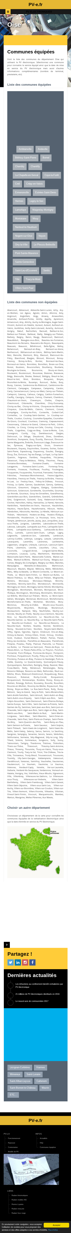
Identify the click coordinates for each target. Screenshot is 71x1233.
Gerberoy (58, 484)
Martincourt (57, 565)
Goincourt (12, 490)
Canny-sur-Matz (37, 391)
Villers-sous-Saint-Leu (40, 785)
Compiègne (12, 412)
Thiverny (19, 749)
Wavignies (20, 797)
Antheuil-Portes (26, 319)
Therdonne (35, 743)
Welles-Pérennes (33, 797)
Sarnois (46, 731)
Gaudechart (39, 484)
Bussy (10, 385)
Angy (35, 316)
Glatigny (45, 487)
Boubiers (20, 367)
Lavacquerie (13, 541)
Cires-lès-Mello (26, 409)
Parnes (52, 637)
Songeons (43, 740)
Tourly (20, 752)
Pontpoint (58, 653)
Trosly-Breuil (31, 755)
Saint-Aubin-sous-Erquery (19, 698)
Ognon (35, 631)
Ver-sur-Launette (55, 767)
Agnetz (36, 313)
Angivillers (25, 316)
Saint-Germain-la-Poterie (45, 704)
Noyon (42, 236)
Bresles (28, 376)
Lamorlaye (20, 210)
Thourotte (29, 749)
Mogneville (58, 577)
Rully (53, 689)
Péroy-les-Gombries (16, 641)
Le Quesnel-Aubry (33, 662)
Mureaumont (13, 610)
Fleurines (50, 460)
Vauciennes (57, 761)
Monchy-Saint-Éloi (27, 583)
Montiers (38, 589)
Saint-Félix (27, 704)
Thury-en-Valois (43, 749)
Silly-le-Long (52, 737)
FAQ (41, 1143)
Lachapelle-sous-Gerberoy (28, 529)
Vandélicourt (13, 761)
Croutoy (48, 427)
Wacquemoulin (46, 794)
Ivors (53, 517)
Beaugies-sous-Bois (30, 340)
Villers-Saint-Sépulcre (17, 785)
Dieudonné (38, 436)
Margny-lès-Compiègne (26, 562)
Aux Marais (47, 797)
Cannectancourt (21, 391)
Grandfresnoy (56, 493)
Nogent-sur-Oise (23, 236)
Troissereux (18, 755)
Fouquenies (12, 472)
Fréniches (11, 475)
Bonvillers (42, 364)
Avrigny (10, 331)
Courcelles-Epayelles (42, 418)
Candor (59, 388)
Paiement (11, 1143)
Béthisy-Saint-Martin (53, 352)
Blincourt (50, 358)
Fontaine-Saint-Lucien (33, 466)
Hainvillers (20, 502)
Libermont (21, 547)
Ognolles (26, 631)
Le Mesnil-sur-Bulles (49, 574)
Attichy (28, 322)
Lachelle (19, 532)
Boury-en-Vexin (55, 370)
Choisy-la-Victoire (31, 406)
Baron (28, 337)
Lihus (54, 547)
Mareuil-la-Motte (22, 559)
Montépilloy (57, 586)
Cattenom (42, 1081)
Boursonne (37, 370)
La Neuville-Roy (31, 619)
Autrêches (19, 328)
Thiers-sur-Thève (15, 746)
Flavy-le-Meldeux (27, 460)
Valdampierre (44, 758)
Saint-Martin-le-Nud (36, 713)
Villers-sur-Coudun (44, 788)
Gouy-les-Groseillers (39, 493)
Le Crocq (21, 427)
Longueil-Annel (30, 550)
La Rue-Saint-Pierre (40, 689)
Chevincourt (13, 403)
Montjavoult (50, 589)
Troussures (58, 755)
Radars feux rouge (19, 1213)
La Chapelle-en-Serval (26, 175)
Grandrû (46, 496)
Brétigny (46, 376)
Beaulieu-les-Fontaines (52, 340)
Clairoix (39, 409)
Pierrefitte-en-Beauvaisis (39, 641)
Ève (15, 454)
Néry (35, 610)
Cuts (61, 430)
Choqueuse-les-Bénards (52, 406)
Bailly (39, 334)
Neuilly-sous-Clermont (43, 613)
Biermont (27, 355)
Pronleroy (12, 659)
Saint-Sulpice (57, 725)
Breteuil (37, 376)
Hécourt (51, 508)
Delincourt (12, 436)
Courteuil (22, 421)
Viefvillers (33, 773)
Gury (40, 499)
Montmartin (46, 592)
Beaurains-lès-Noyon (40, 343)
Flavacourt (12, 460)
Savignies (11, 734)
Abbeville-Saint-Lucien (41, 310)
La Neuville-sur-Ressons (46, 623)
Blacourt (44, 355)
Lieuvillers (44, 547)
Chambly (19, 166)
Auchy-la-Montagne (41, 322)
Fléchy (41, 460)
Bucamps (33, 382)
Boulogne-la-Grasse (16, 370)
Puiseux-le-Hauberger (44, 659)
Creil (17, 183)
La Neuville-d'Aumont (25, 616)
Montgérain (12, 589)
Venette (40, 767)
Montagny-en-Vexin (16, 586)
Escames (44, 448)
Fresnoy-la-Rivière (45, 478)
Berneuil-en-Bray (32, 349)
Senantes (32, 734)
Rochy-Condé (40, 677)
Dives (48, 436)
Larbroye (28, 538)
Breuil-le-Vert (13, 379)
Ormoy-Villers (31, 635)
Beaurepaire (57, 343)
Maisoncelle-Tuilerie (41, 556)
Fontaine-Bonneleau (17, 463)
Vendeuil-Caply (26, 767)
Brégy (10, 376)
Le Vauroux (57, 764)
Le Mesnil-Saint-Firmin (26, 574)
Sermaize (24, 737)
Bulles (53, 382)
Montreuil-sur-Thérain (29, 595)
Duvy (31, 439)
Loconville (12, 550)
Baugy (36, 337)
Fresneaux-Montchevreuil (32, 475)
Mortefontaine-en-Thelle (18, 601)
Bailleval (31, 334)
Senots (41, 734)
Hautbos (11, 508)
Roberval (25, 677)
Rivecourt (11, 677)
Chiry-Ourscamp (55, 403)
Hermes (19, 201)
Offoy (10, 631)
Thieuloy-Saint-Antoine (52, 746)
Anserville (11, 319)
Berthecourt (12, 352)
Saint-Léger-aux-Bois (27, 710)
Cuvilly (24, 433)
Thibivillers (58, 743)
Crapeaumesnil (56, 421)
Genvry (49, 484)
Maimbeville (57, 553)
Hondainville (13, 517)
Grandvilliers (35, 496)
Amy (61, 313)
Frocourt (59, 481)
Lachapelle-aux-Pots (36, 526)
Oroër (42, 635)
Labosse (11, 526)
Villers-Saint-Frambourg (31, 782)
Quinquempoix (14, 665)
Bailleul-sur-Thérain (16, 334)
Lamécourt (58, 535)
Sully (53, 740)
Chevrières (40, 403)
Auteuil (47, 325)
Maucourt (11, 568)
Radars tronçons (18, 1209)
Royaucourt (52, 686)
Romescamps (28, 680)
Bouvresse (37, 373)
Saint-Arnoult (36, 695)
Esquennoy (38, 451)
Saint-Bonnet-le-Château (23, 1088)
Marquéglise (13, 565)
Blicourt (40, 358)
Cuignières (20, 430)
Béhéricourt (35, 346)
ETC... (13, 1095)
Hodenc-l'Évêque (55, 514)
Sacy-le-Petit (37, 692)
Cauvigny (19, 397)
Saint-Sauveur (40, 725)
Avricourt (59, 328)
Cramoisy (43, 421)
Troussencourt (45, 755)
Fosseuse (22, 469)
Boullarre (59, 367)
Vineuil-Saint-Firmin (16, 794)
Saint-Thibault (14, 728)
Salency (30, 731)
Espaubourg (25, 451)
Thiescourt (32, 746)
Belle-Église (49, 346)
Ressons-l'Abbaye (15, 671)
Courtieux (33, 421)
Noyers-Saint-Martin (53, 629)
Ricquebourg (50, 674)
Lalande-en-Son (28, 535)
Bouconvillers (33, 367)
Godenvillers (57, 487)
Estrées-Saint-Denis (45, 192)
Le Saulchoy (57, 731)
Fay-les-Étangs (34, 454)
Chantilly (35, 166)
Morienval (31, 598)
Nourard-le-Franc (23, 629)
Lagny (60, 532)
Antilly (39, 319)
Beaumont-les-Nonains (18, 343)
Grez (9, 499)
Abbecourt (24, 310)
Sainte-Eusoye (14, 704)
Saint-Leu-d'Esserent (26, 270)
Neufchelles (44, 610)
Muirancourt (57, 607)
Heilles (60, 508)
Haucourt (45, 505)
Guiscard (31, 499)
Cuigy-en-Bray (34, 430)
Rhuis (17, 674)
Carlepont (12, 394)
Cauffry (10, 397)
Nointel (47, 625)
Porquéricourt (24, 656)
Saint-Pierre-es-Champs (40, 719)
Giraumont (23, 487)
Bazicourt (58, 337)
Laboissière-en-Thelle (53, 523)
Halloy (29, 502)
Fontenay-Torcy (56, 466)
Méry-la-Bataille (21, 571)
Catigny (40, 394)
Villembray (18, 776)
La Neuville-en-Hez (49, 616)
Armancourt (12, 322)
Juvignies (25, 523)
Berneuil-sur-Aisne (54, 349)
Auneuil (39, 325)
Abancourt (12, 310)
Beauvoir (23, 346)
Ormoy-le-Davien (15, 635)
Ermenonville (22, 192)
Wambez (59, 794)
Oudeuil (18, 637)
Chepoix (59, 400)
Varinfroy (35, 761)
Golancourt (23, 490)
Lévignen (23, 544)
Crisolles (11, 427)
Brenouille (19, 376)
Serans (49, 734)
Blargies (30, 358)
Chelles (48, 400)
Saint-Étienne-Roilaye (53, 701)
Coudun (18, 418)
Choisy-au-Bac (14, 406)
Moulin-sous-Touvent (53, 604)
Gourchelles (48, 490)
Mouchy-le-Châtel (29, 604)
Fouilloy (46, 469)
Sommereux (30, 740)
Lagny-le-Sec (37, 201)
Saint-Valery (19, 731)
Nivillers (27, 625)
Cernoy (38, 397)
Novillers (38, 629)
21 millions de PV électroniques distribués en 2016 (37, 994)
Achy (55, 310)
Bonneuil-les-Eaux (54, 361)
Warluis (10, 797)
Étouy (10, 454)
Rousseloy (39, 683)
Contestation (13, 1147)
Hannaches (38, 502)
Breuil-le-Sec (57, 376)
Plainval (37, 643)
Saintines (26, 707)
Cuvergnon (12, 433)
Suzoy (60, 740)
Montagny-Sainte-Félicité (39, 586)
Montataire (20, 218)
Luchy (33, 553)
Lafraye (51, 532)
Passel (60, 637)
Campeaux (36, 388)
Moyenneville (13, 607)
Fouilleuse (34, 469)
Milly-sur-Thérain (43, 577)
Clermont (49, 409)
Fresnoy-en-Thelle (26, 478)
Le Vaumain (28, 764)
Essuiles (49, 451)
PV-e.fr (7, 1134)
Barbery (11, 337)
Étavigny (59, 451)
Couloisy (27, 418)
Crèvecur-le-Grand (29, 424)
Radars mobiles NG (19, 1200)
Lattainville (58, 538)
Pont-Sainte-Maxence (26, 253)
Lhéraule (33, 544)
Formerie (11, 469)
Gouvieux (23, 493)
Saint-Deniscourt (33, 701)
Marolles (59, 562)
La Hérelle (45, 511)
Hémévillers (12, 511)
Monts (45, 595)
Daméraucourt (45, 433)
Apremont (58, 319)
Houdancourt (27, 517)
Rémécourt (35, 668)
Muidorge (42, 607)
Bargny (20, 337)
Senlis (46, 270)
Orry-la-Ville (21, 244)
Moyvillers (29, 607)
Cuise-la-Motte (50, 430)
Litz (61, 547)
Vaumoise (43, 764)
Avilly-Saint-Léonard (34, 328)
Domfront (12, 439)
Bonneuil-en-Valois (16, 364)
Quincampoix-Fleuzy (53, 662)
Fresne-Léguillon (55, 475)
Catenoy (22, 394)
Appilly (48, 319)
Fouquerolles (25, 472)
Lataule (47, 538)
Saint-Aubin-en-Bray (53, 695)
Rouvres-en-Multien (16, 686)
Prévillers (59, 656)
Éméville (29, 442)
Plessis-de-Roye (52, 647)
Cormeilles (12, 415)
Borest (10, 367)
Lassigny (38, 538)
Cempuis (30, 397)
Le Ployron (48, 649)
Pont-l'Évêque (24, 653)
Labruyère (21, 526)
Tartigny (24, 743)
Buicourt (44, 382)
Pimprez (11, 643)
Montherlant (26, 589)
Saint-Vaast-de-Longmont (35, 728)
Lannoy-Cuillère (14, 538)
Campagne (24, 388)
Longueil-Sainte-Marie (52, 550)
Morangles (20, 598)
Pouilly (35, 656)
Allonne (53, 313)
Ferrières (33, 457)
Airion (44, 313)
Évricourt (22, 454)
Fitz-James (58, 457)
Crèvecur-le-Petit (47, 424)
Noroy (10, 629)
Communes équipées (48, 1147)
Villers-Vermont (20, 791)
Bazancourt (47, 337)
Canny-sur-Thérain (54, 391)
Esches (53, 448)
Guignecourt (19, 499)
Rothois (28, 683)
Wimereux (15, 1074)
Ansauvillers (57, 316)
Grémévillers (57, 496)
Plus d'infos (53, 1229)
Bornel (46, 157)
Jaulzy (38, 520)
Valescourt (58, 758)
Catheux (31, 394)
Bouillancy (47, 367)
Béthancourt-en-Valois (31, 352)
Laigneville (12, 535)
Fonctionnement (14, 1138)
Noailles (37, 625)
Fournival (37, 472)
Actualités (43, 1138)
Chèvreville (27, 403)
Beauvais (11, 346)
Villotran (59, 791)
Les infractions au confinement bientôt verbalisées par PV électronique (39, 985)
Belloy (60, 346)
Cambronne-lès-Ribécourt (35, 385)
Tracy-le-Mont (33, 279)
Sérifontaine (13, 737)
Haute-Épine (23, 508)
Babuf (20, 331)
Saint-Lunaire (33, 1074)
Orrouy (50, 635)
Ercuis (47, 445)
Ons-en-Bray (57, 631)
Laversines (42, 541)
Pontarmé (12, 653)
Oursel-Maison (31, 637)
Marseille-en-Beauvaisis (35, 565)
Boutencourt (25, 373)
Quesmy (19, 662)
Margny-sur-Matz (46, 562)
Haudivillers (57, 505)
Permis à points (17, 1204)
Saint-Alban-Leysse (20, 1081)
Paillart (43, 637)
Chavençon (35, 400)
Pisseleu (20, 643)
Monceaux (24, 580)
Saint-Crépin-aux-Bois (45, 698)
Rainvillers (28, 665)
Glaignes (35, 487)
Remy (60, 668)
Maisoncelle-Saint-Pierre (18, 556)
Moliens (11, 580)
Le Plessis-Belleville (44, 244)
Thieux (10, 749)
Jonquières (53, 520)
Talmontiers (12, 743)
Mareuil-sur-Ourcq (41, 559)
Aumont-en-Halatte (25, 325)
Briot (25, 379)
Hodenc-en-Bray (37, 514)
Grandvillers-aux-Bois (17, 496)
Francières (58, 472)
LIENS (10, 1191)
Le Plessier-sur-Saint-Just (31, 647)
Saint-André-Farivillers (17, 695)
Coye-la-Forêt (52, 175)
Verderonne (45, 770)
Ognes (17, 631)
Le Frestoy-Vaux (24, 481)
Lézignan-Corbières (20, 1067)
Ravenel (53, 665)
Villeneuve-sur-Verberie (35, 779)
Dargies (59, 433)
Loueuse (24, 553)
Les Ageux (25, 313)
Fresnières (12, 478)
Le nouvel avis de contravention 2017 (31, 1001)
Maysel (30, 568)
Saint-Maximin (39, 716)
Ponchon (59, 649)
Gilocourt (11, 487)
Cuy (33, 433)
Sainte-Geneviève (24, 262)
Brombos (36, 379)
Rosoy (49, 680)
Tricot (39, 752)
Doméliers (58, 436)
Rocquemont (57, 677)
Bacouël (43, 331)
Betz (9, 355)
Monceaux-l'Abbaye (42, 580)
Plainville (46, 643)
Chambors (58, 397)
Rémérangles (49, 668)
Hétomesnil (22, 514)
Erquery (22, 448)
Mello (48, 568)
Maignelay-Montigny (43, 210)
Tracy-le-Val (30, 752)
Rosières (41, 680)
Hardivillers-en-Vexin (30, 505)
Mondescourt (44, 583)
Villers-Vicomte (36, 791)
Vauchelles (46, 761)
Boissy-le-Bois (25, 361)
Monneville (58, 583)
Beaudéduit (12, 340)
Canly (10, 391)
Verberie (11, 770)
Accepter (56, 1225)
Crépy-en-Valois (34, 183)
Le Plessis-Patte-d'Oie (31, 649)
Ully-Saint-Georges (26, 758)
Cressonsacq (13, 424)
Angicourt (11, 316)
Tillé (17, 279)
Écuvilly (39, 439)
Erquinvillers (33, 448)
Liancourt (42, 544)
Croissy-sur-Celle (35, 427)
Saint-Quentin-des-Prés (30, 722)
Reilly (24, 668)
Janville (30, 520)
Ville (9, 776)
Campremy (49, 388)
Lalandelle (44, 535)
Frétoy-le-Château (44, 481)
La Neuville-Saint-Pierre (52, 619)
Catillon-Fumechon (54, 394)
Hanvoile (59, 502)
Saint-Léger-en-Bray (47, 710)
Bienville (17, 355)
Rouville (48, 683)
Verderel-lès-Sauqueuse (27, 770)
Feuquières (45, 457)
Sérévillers (58, 734)
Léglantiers (12, 544)
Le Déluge (25, 436)
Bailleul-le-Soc (56, 331)
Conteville (44, 412)
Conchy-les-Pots (28, 412)
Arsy (21, 322)
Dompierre (23, 439)
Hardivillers (12, 505)
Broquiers (48, 379)
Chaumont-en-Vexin (16, 400)
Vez (25, 773)
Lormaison (12, 553)
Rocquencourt (14, 680)
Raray (46, 665)
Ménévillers (57, 568)
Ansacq (45, 316)
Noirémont (58, 625)
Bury (61, 382)
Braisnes (48, 373)
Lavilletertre (57, 541)
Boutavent (12, 373)
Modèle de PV (13, 1152)
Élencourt (48, 439)
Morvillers (50, 601)
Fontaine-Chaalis (41, 463)
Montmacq (35, 592)
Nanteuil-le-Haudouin (26, 227)
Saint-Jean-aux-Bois (40, 707)
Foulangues (57, 469)
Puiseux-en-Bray (25, 659)
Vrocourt (32, 794)
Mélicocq (40, 568)
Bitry (36, 355)
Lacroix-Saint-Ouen (35, 532)
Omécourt (45, 631)
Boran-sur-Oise (56, 364)
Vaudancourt (13, 764)
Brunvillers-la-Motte (16, 382)
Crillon (60, 424)
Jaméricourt (20, 520)
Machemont (43, 553)
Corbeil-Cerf (57, 412)
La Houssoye (42, 517)
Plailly (28, 643)
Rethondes (48, 671)
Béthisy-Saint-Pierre (25, 157)
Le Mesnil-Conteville (39, 571)
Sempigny (22, 734)
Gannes (28, 484)
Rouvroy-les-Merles (36, 686)
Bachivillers (31, 331)
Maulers (21, 568)
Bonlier (39, 361)
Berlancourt (12, 349)
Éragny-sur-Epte (33, 445)
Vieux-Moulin (45, 773)
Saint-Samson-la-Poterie (18, 725)
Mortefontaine (56, 598)
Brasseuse (58, 373)
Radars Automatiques (20, 1195)
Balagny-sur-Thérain (53, 334)
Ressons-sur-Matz (33, 671)
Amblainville (25, 149)
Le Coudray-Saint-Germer (32, 415)
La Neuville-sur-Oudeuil (19, 623)
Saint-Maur (24, 716)
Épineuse (18, 445)
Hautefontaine (38, 508)
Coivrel (60, 409)
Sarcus (39, 731)
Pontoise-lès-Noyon (42, 653)
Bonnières (31, 364)
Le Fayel (46, 454)
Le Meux (28, 577)
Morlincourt (42, 598)
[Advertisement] (37, 40)
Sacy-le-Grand (23, 692)
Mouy (35, 218)
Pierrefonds (57, 641)
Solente (19, 740)
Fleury (60, 460)
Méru (9, 571)
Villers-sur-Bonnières (24, 788)
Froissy (10, 484)
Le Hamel (49, 502)
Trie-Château (50, 752)
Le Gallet (19, 484)
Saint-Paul (22, 719)
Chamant (48, 397)
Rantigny (38, 665)
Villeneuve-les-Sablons (36, 776)
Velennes (11, 767)
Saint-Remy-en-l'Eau (53, 722)
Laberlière (36, 523)
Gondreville (35, 490)
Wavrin (45, 1088)
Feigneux (22, 457)
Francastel (48, 472)
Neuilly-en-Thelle (23, 613)
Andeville (43, 149)
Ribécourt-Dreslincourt (32, 674)
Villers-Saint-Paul (24, 288)
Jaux (44, 520)
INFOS (39, 1134)
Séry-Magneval (37, 737)
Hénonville (24, 511)
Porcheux (11, 656)
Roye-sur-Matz (22, 689)
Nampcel (26, 610)
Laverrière (28, 541)
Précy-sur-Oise (46, 656)
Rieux (60, 674)
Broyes (60, 379)
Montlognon (22, 592)
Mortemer (38, 601)
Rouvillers (58, 683)
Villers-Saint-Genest (54, 782)
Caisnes (17, 385)
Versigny (19, 773)
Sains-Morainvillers (54, 692)
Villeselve (49, 791)
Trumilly (11, 758)
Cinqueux (11, 409)
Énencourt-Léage (42, 442)
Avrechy (49, 328)
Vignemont (58, 773)
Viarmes (40, 1067)
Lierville (32, 547)
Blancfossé (20, 358)
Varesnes (25, 761)
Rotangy (20, 683)
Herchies (35, 511)
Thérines (47, 743)
